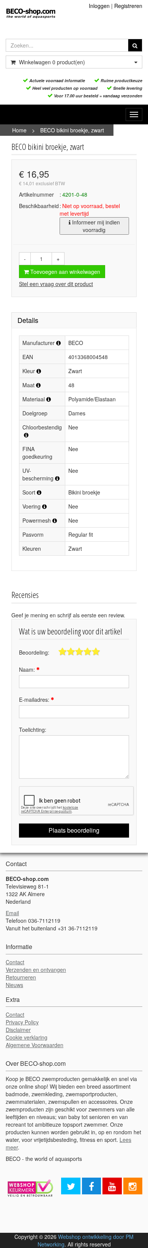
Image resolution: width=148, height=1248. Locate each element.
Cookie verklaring (26, 1037)
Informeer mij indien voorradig (95, 226)
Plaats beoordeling (74, 830)
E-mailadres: (35, 699)
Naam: (27, 669)
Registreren (128, 6)
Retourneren (21, 977)
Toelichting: (32, 729)
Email (12, 913)
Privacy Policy (22, 1022)
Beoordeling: (34, 652)
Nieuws (14, 985)
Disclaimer (18, 1029)
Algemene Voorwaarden (34, 1045)
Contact (15, 962)
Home (19, 130)
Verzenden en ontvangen (36, 969)
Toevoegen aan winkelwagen (64, 271)
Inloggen (99, 6)
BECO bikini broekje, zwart (72, 130)
